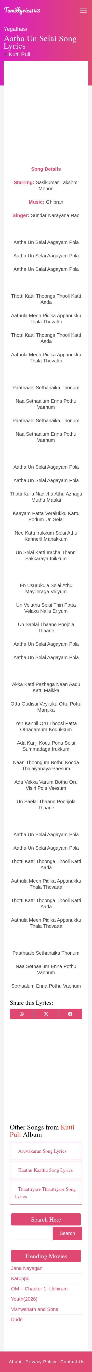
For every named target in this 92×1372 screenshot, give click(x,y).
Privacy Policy (41, 1361)
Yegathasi (15, 29)
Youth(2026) (24, 1299)
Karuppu (20, 1278)
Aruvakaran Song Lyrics (42, 1151)
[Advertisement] (46, 113)
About (15, 1361)
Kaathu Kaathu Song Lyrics (45, 1170)
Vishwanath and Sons (34, 1309)
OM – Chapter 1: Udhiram (39, 1288)
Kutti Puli (19, 54)
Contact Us (72, 1361)
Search (67, 1233)
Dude (17, 1319)
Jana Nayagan (26, 1268)
